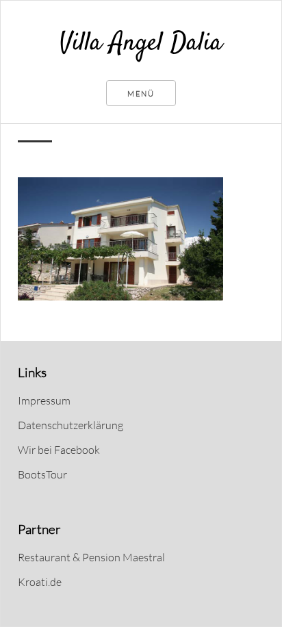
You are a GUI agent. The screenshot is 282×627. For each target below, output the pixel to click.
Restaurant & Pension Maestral (91, 557)
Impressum (44, 400)
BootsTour (42, 474)
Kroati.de (40, 582)
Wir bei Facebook (59, 450)
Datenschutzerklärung (70, 425)
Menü (140, 94)
